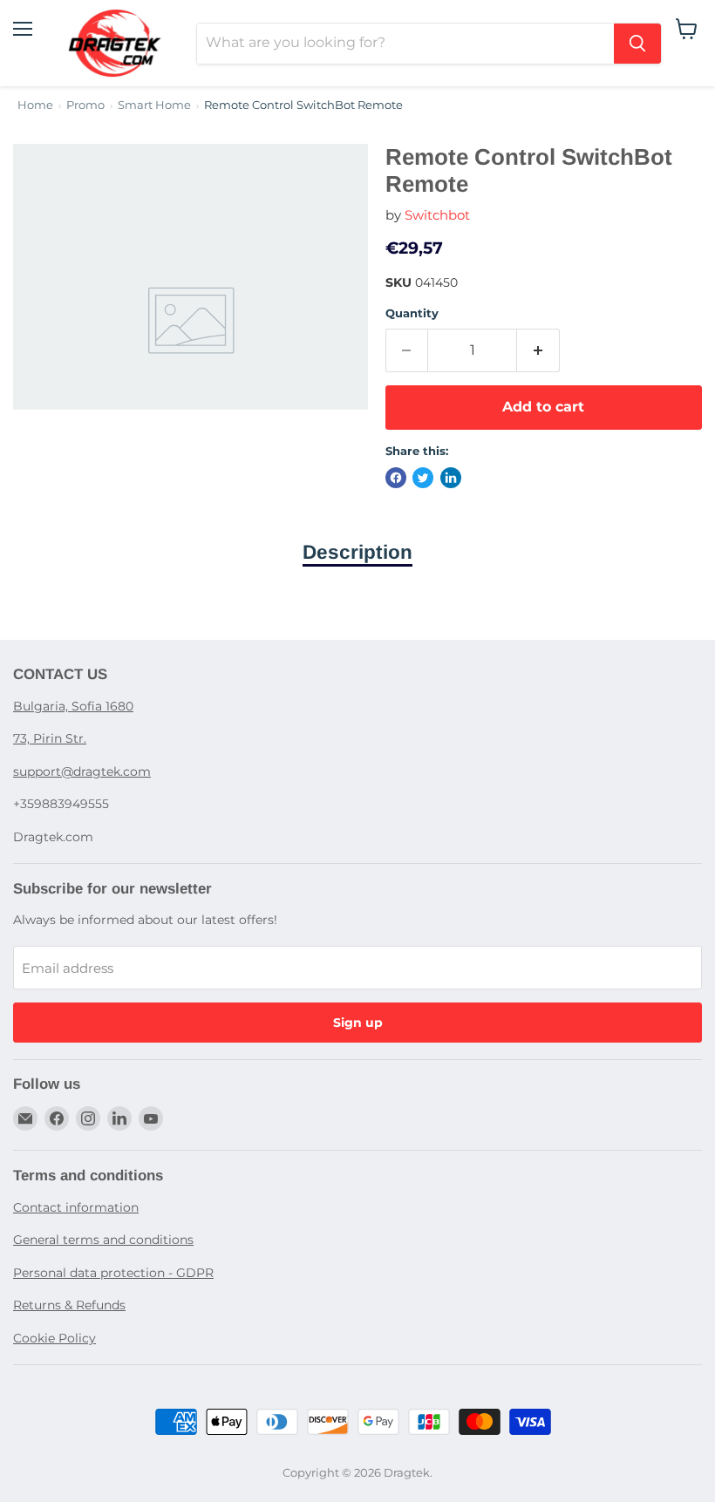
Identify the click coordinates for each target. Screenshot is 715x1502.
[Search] (637, 44)
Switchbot (437, 215)
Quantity (412, 313)
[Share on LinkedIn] (450, 477)
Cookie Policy (54, 1338)
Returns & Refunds (69, 1305)
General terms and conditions (103, 1239)
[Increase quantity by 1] (538, 350)
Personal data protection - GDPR (113, 1273)
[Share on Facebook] (395, 477)
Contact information (76, 1207)
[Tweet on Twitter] (422, 477)
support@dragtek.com (82, 771)
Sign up (358, 1022)
